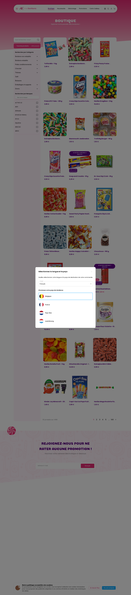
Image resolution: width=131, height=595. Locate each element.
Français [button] (42, 284)
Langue (41, 281)
